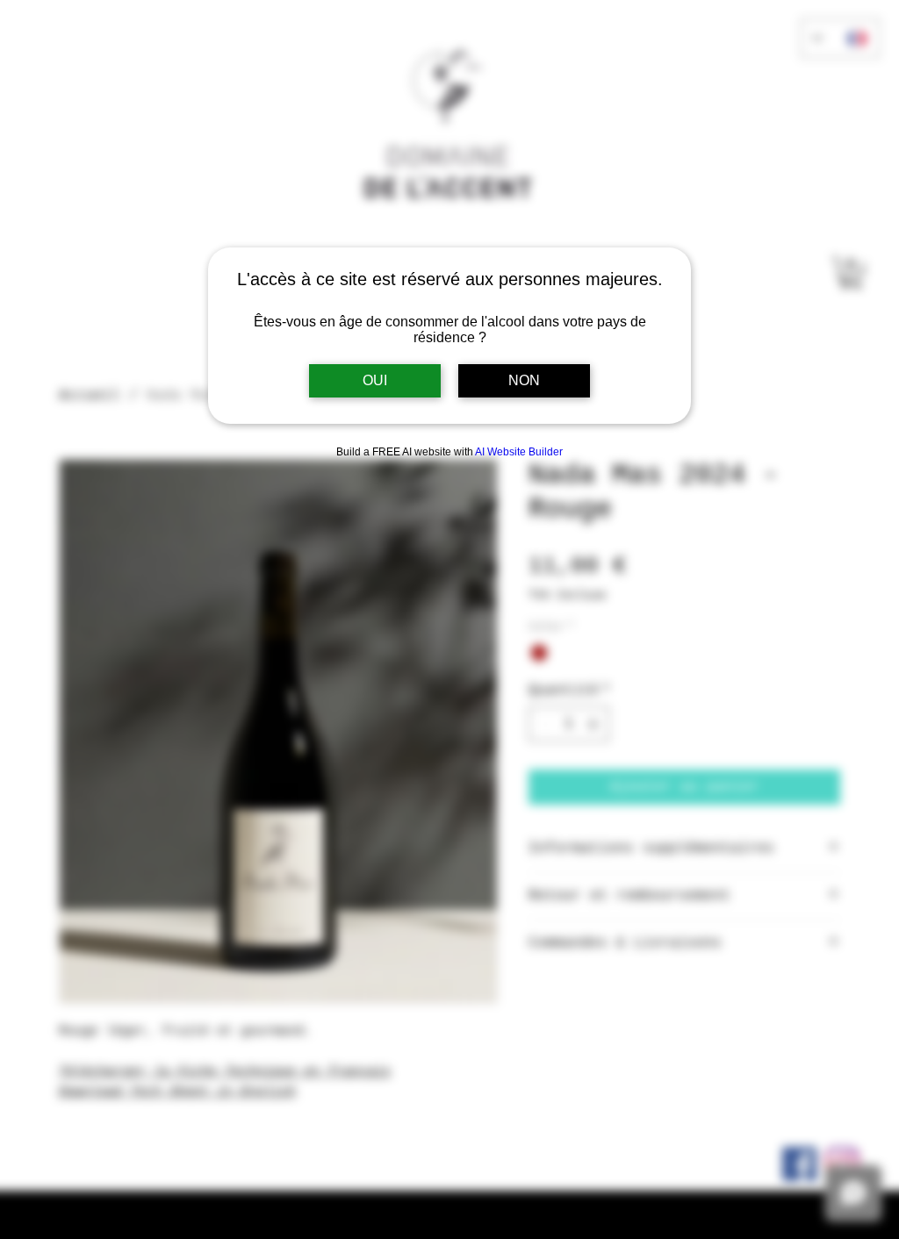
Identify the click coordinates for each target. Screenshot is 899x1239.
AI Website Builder (519, 452)
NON (524, 380)
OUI (375, 380)
